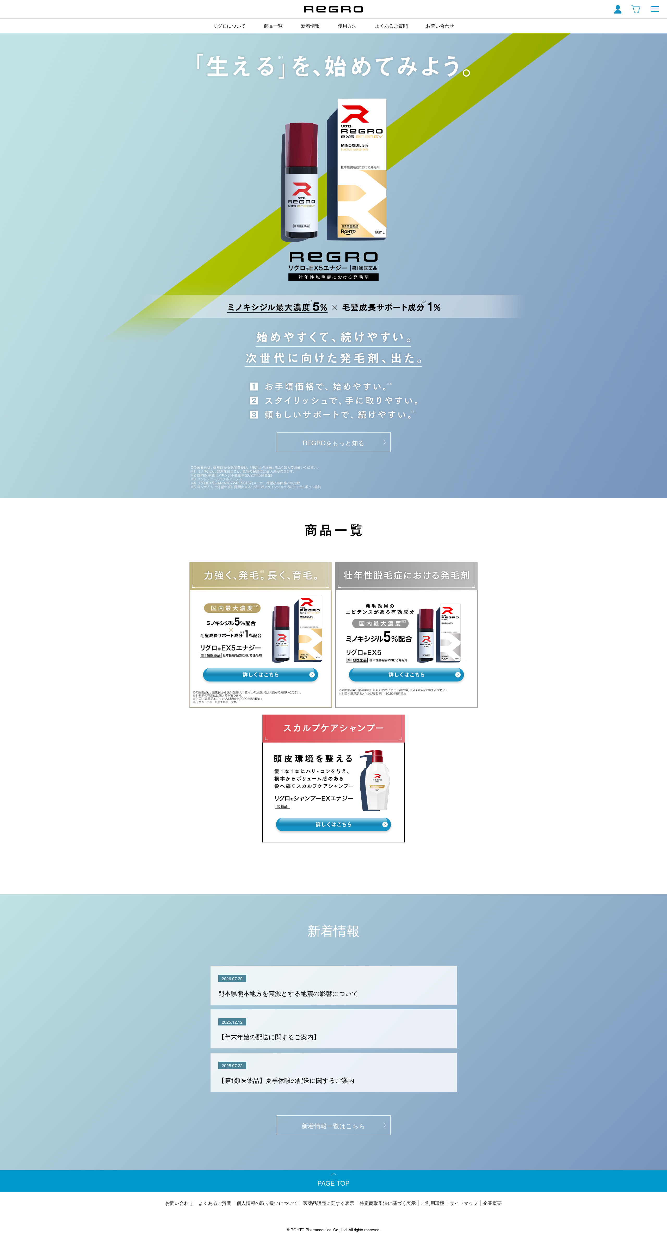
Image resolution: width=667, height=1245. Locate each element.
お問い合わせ (440, 25)
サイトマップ (464, 1202)
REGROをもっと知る (334, 442)
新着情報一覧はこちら (333, 1125)
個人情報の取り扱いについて (267, 1202)
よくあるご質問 (391, 25)
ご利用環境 (432, 1202)
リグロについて (229, 25)
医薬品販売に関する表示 (328, 1202)
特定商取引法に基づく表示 (388, 1202)
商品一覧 (273, 25)
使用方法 (347, 25)
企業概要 (492, 1202)
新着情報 (310, 25)
